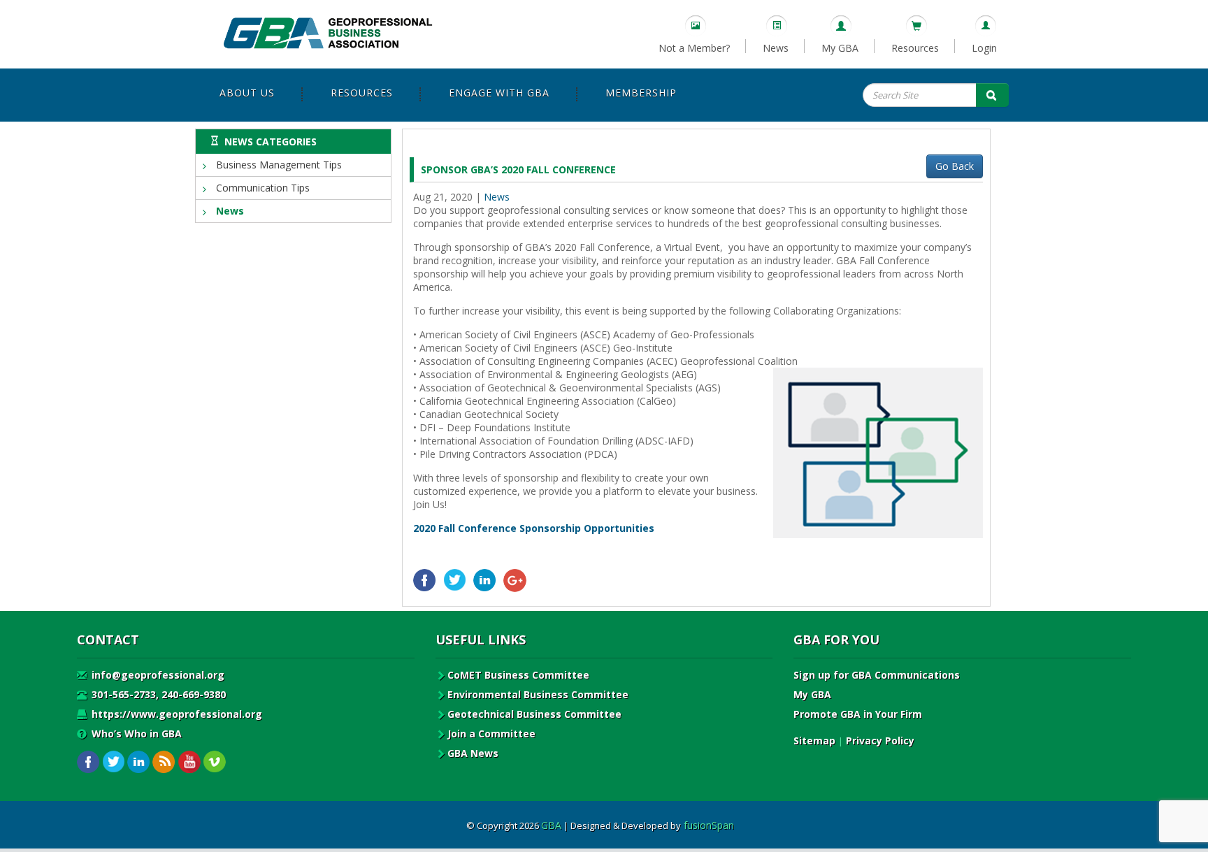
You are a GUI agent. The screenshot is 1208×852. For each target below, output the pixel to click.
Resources (915, 48)
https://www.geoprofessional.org (175, 714)
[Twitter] (454, 580)
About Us (247, 92)
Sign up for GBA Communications (876, 674)
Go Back (954, 166)
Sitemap (814, 740)
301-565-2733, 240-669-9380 (157, 694)
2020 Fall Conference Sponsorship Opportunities (533, 528)
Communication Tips (261, 187)
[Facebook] (424, 580)
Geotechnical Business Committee (534, 714)
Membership (641, 92)
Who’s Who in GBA (135, 733)
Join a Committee (491, 733)
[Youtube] (189, 762)
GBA (551, 825)
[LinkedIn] (484, 580)
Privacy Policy (880, 740)
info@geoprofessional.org (156, 674)
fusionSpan (709, 825)
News (776, 48)
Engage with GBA (499, 92)
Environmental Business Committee (537, 694)
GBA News (472, 753)
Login (984, 48)
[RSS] (163, 762)
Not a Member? (694, 48)
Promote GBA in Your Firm (857, 714)
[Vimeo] (214, 762)
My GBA (839, 48)
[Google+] (514, 580)
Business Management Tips (277, 164)
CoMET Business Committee (518, 674)
